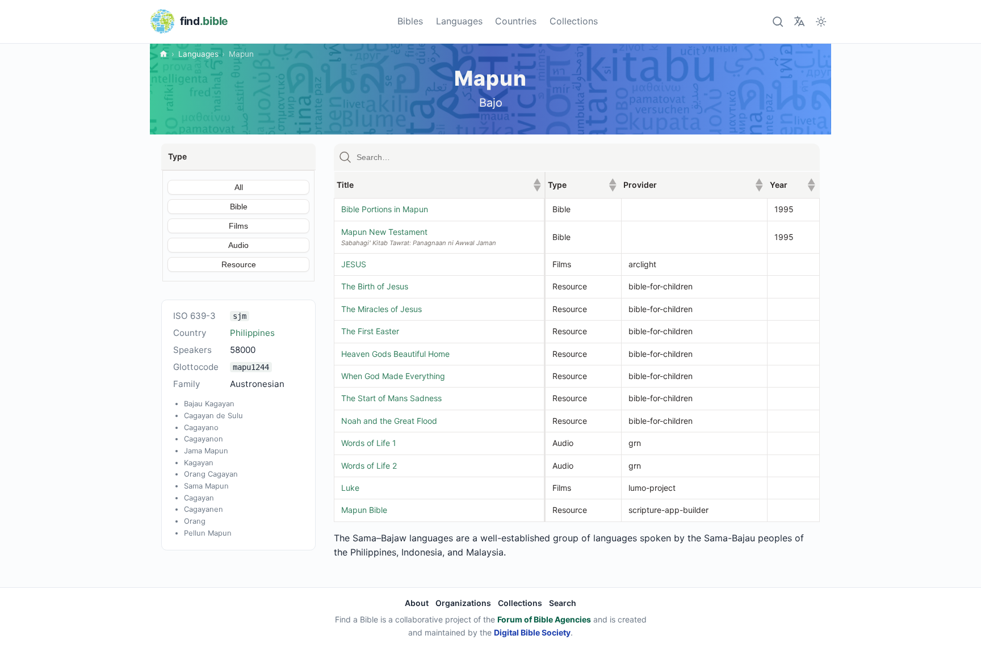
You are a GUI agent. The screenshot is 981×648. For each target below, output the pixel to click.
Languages (459, 21)
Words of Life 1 (368, 443)
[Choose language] (799, 21)
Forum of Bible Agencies (544, 619)
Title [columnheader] (439, 184)
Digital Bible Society (532, 632)
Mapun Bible (364, 510)
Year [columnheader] (792, 184)
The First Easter (370, 331)
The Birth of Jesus (374, 286)
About (417, 603)
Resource (238, 264)
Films (238, 225)
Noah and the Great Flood (389, 421)
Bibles (410, 21)
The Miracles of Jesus (381, 309)
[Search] (777, 21)
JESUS (353, 264)
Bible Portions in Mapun (384, 209)
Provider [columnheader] (693, 184)
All (238, 187)
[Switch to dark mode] (821, 21)
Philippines (252, 332)
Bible (239, 206)
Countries (515, 21)
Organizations (463, 603)
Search (562, 603)
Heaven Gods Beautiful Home (395, 354)
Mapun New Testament (384, 232)
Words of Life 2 (369, 465)
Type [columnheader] (582, 184)
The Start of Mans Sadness (391, 398)
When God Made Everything (393, 376)
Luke (350, 488)
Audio (238, 245)
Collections (574, 21)
